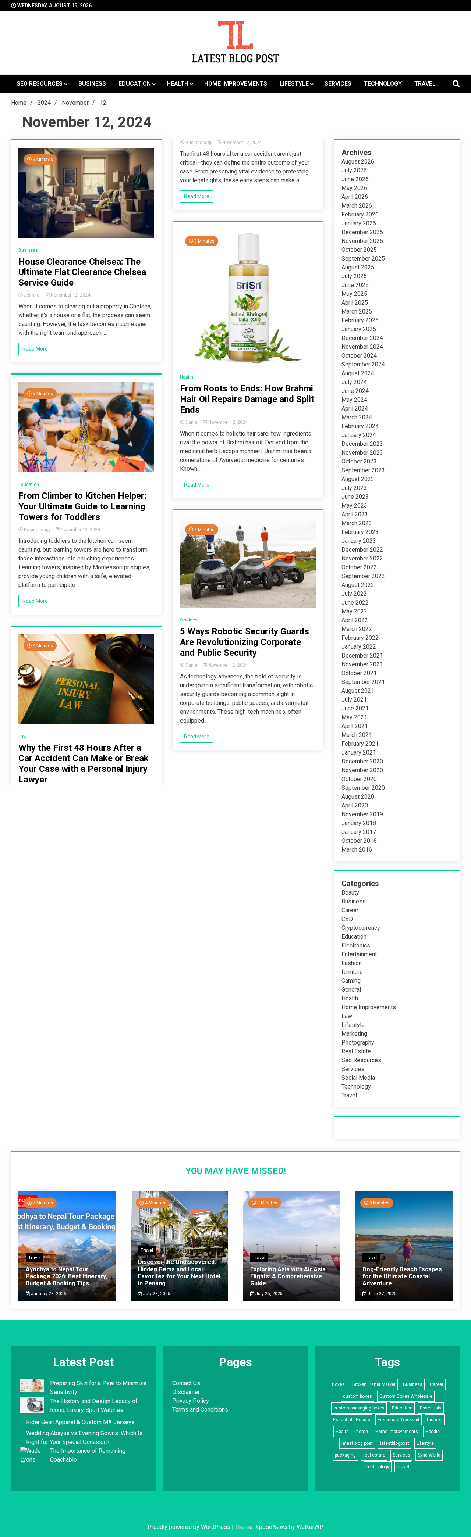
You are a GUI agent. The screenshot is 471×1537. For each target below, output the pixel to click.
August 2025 (357, 267)
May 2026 (354, 187)
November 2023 (362, 452)
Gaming (351, 980)
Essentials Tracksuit (398, 1419)
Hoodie (432, 1431)
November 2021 (362, 664)
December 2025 (362, 232)
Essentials (431, 1408)
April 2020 (354, 805)
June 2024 (355, 390)
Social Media (358, 1077)
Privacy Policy (190, 1400)
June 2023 (355, 496)
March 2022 (356, 629)
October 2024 (359, 355)
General (351, 989)
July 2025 (354, 276)
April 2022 (354, 620)
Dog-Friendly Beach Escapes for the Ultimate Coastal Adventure (402, 1276)
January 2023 (358, 540)
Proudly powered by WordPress (190, 1526)
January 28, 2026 (48, 1293)
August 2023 (357, 479)
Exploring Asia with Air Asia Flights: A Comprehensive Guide (288, 1276)
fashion (434, 1419)
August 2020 (357, 796)
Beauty (350, 892)
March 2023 (356, 523)
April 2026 (354, 196)
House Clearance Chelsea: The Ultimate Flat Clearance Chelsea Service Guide (82, 272)
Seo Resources (40, 83)
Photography (357, 1042)
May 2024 (354, 399)
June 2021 (355, 708)
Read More (35, 349)
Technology (383, 83)
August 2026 (357, 161)
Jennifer (32, 295)
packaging (345, 1455)
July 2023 (354, 487)
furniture (352, 971)
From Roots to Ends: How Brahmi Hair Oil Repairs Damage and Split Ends (247, 399)
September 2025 (363, 258)
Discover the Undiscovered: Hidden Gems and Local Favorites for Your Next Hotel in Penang (179, 1272)
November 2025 (362, 240)
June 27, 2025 (381, 1293)
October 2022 (359, 567)
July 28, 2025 (156, 1293)
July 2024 (354, 382)
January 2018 (358, 823)
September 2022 (363, 576)
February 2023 (360, 532)
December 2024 (362, 337)
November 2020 (362, 770)
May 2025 (354, 293)
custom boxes (357, 1396)
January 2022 (358, 646)
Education (134, 83)
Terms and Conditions (200, 1409)
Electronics (355, 945)
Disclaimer (186, 1392)
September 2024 (363, 364)
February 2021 (360, 743)
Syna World (429, 1455)
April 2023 (354, 514)
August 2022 (357, 584)
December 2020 (362, 761)
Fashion (351, 963)
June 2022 (355, 602)
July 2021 (354, 699)
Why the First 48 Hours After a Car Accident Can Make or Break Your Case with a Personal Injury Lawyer (83, 764)
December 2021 (362, 655)
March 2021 (356, 734)
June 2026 (355, 179)
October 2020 (359, 778)
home (362, 1431)
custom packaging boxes (359, 1408)
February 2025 (360, 320)
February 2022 (360, 637)
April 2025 (354, 302)
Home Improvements (235, 83)
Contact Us (186, 1383)
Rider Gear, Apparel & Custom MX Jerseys (80, 1422)
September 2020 (363, 787)
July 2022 (354, 593)
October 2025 (359, 249)
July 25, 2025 (268, 1293)
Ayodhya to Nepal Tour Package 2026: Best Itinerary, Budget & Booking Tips (66, 1276)
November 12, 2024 (70, 295)
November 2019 (362, 814)
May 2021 (354, 717)
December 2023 (362, 443)
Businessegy (37, 529)
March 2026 (356, 205)
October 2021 (359, 673)
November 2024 (362, 346)
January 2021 (358, 752)
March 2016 (356, 849)
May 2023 (354, 505)
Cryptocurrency (360, 927)
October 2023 (359, 461)
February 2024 (360, 426)
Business (92, 83)
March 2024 (356, 417)
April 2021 (354, 726)
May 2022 (354, 611)
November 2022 (362, 558)
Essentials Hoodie (351, 1419)
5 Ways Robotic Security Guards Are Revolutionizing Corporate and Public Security (244, 642)
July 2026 (354, 170)
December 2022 (362, 549)
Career (349, 910)
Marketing (354, 1033)
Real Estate (356, 1051)
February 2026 (360, 214)
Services (338, 83)
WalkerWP (309, 1526)
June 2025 (355, 285)
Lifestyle (294, 83)
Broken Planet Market (374, 1384)
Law (22, 736)
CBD (347, 919)
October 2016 (359, 840)
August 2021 (357, 690)
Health (177, 83)
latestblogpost (394, 1443)
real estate (374, 1455)
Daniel (191, 422)
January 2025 (358, 329)
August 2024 (357, 373)
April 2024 (354, 408)
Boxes (338, 1384)
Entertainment (359, 954)
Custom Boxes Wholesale (405, 1396)
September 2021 (363, 681)
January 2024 (358, 434)
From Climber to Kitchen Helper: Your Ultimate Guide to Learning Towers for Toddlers (82, 506)
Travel (425, 83)
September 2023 (363, 470)
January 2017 (358, 831)
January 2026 (358, 223)
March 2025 (356, 311)
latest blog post (357, 1443)
